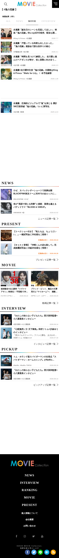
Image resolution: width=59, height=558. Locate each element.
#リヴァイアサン (7, 296)
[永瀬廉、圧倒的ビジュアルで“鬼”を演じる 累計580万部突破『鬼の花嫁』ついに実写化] (6, 107)
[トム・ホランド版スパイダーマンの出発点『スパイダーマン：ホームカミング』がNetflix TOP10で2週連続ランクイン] (6, 360)
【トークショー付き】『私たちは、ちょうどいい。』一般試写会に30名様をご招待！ (34, 233)
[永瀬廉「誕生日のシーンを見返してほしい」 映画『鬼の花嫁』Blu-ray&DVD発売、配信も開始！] (6, 33)
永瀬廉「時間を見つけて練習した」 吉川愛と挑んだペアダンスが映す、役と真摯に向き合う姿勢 (35, 58)
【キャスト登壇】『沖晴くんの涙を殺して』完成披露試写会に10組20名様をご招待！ (34, 246)
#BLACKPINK (18, 199)
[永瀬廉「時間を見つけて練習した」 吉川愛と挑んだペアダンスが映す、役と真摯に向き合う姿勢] (6, 60)
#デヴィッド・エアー (38, 296)
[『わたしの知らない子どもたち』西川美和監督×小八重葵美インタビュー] (6, 374)
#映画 (22, 112)
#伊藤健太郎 (17, 52)
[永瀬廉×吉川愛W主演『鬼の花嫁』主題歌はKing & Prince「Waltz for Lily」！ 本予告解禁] (6, 74)
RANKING (29, 490)
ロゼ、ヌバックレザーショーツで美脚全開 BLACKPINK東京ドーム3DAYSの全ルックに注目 (34, 192)
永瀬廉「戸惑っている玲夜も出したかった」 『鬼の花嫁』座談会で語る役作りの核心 (33, 44)
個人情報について (29, 513)
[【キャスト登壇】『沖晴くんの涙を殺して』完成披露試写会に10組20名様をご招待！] (6, 248)
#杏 (23, 212)
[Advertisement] (29, 89)
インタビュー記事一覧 (45, 344)
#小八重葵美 (25, 379)
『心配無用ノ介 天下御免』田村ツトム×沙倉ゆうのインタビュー (35, 330)
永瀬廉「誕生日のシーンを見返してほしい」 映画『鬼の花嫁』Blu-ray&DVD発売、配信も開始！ (35, 31)
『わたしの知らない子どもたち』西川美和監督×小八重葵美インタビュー (35, 371)
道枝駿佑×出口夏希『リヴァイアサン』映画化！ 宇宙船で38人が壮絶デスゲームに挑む (14, 290)
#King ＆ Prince (19, 38)
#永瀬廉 (29, 38)
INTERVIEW (29, 482)
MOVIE (29, 497)
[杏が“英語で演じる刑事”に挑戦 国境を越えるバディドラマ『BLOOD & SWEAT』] (6, 207)
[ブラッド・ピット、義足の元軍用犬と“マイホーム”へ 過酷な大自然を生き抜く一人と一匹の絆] (44, 278)
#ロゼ (26, 199)
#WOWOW (17, 212)
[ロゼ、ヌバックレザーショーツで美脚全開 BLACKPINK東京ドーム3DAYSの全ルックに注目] (6, 194)
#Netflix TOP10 (25, 365)
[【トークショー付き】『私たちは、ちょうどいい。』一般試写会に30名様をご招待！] (6, 235)
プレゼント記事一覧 (46, 259)
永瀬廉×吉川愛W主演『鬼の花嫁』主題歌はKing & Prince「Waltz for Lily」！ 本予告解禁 (35, 71)
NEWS (29, 475)
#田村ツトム (17, 338)
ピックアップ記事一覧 (45, 385)
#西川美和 (17, 379)
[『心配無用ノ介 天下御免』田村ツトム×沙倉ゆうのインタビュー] (6, 333)
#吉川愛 (26, 52)
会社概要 (29, 519)
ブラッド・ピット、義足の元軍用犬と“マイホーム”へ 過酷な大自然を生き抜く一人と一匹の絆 (44, 290)
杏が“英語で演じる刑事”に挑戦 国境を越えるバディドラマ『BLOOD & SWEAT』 (34, 205)
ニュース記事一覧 (47, 218)
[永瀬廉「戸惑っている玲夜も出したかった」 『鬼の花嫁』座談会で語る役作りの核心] (6, 47)
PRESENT (29, 505)
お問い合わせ (29, 526)
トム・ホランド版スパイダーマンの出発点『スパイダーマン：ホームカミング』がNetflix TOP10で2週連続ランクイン (34, 358)
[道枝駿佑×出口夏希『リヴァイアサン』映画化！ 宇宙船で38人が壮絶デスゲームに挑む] (14, 278)
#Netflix (16, 365)
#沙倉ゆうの (27, 338)
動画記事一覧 (49, 303)
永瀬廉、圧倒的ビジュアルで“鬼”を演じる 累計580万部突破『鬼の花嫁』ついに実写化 (35, 105)
